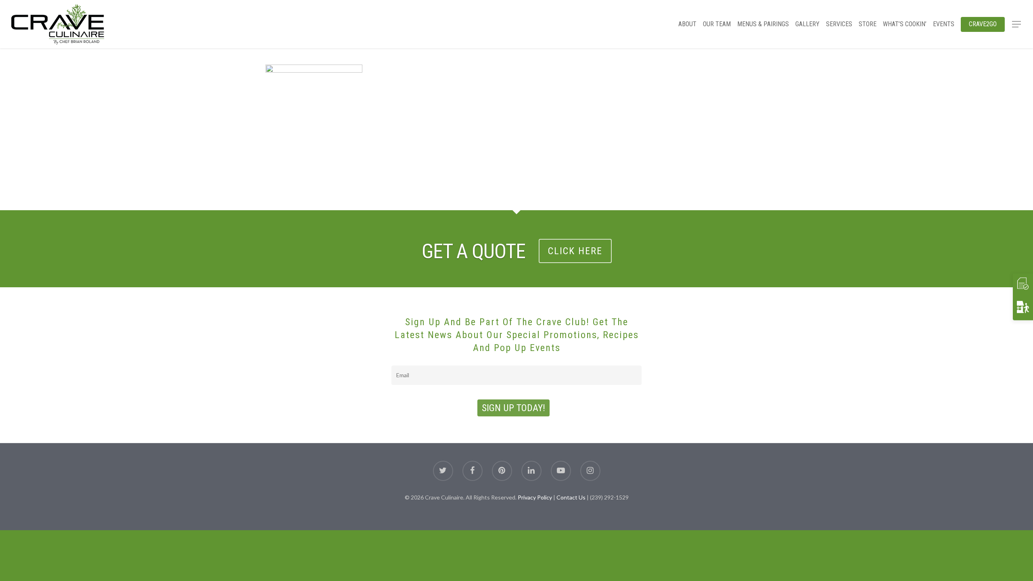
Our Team (717, 24)
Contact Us (571, 497)
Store (867, 24)
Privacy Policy (535, 497)
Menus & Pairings (763, 24)
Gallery (807, 24)
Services (839, 24)
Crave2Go (983, 24)
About (687, 24)
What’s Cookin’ (904, 24)
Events (943, 24)
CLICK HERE (575, 251)
